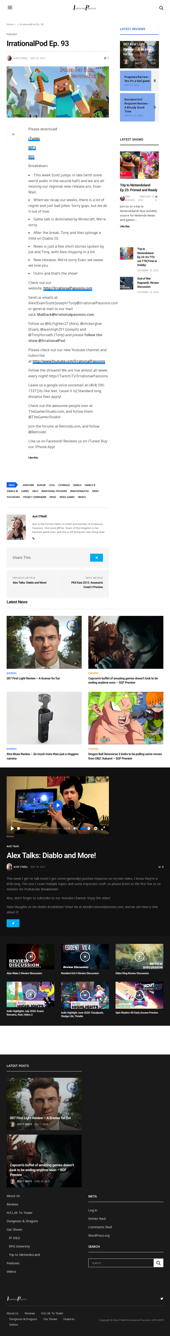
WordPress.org (99, 1235)
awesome (28, 485)
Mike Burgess (130, 198)
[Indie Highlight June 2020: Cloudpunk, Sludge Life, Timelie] (85, 995)
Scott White (138, 61)
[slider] (39, 828)
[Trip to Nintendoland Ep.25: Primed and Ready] (139, 165)
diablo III (12, 491)
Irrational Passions (54, 491)
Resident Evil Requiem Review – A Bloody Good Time (136, 105)
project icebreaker (34, 497)
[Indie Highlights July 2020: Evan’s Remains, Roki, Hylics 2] (30, 994)
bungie (41, 485)
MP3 (32, 147)
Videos (11, 1271)
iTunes (34, 138)
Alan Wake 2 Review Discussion (24, 973)
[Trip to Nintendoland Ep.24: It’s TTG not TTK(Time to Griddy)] (126, 253)
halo (35, 491)
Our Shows (14, 1229)
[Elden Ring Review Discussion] (139, 956)
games (25, 491)
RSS (31, 156)
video (53, 497)
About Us (13, 1196)
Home (10, 24)
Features (13, 1263)
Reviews (12, 673)
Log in (92, 1210)
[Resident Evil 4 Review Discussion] (85, 956)
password (13, 497)
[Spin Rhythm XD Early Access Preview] (139, 995)
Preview (93, 673)
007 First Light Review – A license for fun (137, 49)
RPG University (19, 1246)
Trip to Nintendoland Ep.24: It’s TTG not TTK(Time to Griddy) (147, 257)
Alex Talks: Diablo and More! (29, 582)
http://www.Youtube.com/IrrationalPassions (69, 361)
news (95, 491)
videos (82, 497)
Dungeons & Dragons (22, 1221)
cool (52, 485)
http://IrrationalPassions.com (67, 288)
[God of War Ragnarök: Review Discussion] (126, 283)
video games (67, 497)
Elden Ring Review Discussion (132, 973)
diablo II (90, 485)
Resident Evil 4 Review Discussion (80, 973)
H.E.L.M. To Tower (20, 1213)
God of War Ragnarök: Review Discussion (148, 282)
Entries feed (97, 1218)
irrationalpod (79, 491)
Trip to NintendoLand (24, 1255)
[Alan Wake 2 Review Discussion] (30, 956)
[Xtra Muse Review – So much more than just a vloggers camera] (44, 718)
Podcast (12, 34)
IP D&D (14, 1238)
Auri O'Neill (21, 58)
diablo (77, 485)
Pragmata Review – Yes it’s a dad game (137, 79)
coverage (64, 485)
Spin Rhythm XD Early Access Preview (137, 1012)
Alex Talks (13, 846)
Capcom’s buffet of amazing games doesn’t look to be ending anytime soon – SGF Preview (42, 1170)
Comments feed (100, 1227)
